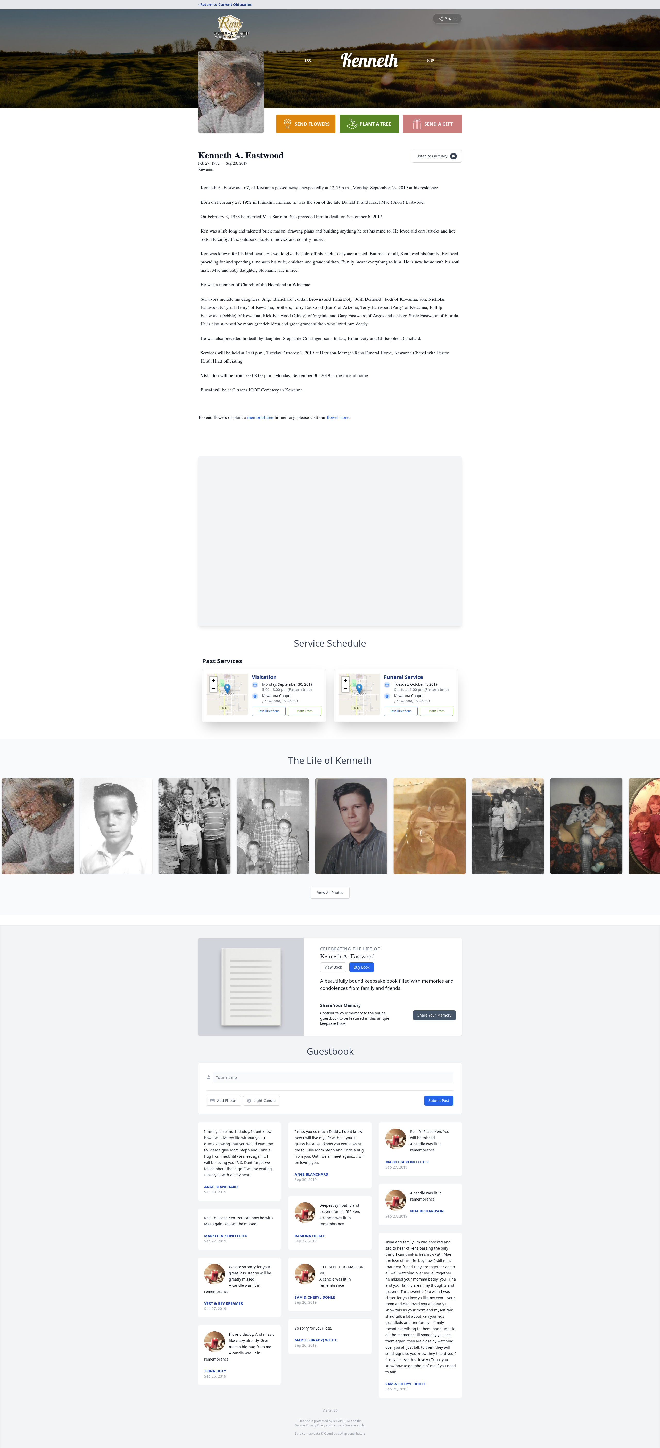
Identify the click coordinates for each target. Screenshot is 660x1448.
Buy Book (361, 967)
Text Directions (268, 711)
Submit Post (438, 1100)
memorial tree (260, 417)
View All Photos (330, 892)
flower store (338, 417)
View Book (333, 967)
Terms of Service (344, 1425)
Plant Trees (305, 711)
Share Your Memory (434, 1015)
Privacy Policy (315, 1425)
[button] (227, 689)
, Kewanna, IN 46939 (280, 700)
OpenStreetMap (335, 1433)
